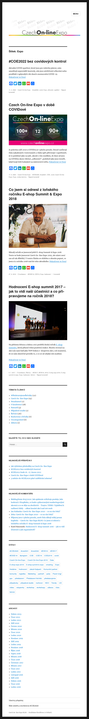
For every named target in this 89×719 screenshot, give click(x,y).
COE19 (37, 274)
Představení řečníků (34, 578)
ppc (11, 578)
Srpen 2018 (16, 653)
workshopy (41, 587)
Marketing (32, 574)
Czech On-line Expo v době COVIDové (32, 107)
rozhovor (39, 583)
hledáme (13, 569)
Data (52, 560)
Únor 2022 (15, 617)
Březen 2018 (16, 657)
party (48, 574)
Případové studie (18, 411)
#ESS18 (41, 373)
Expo (45, 90)
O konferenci (22, 274)
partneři (41, 574)
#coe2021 (43, 175)
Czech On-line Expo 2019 (38, 560)
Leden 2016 (16, 687)
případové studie (27, 583)
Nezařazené (16, 401)
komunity (13, 574)
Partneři (14, 407)
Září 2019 (15, 641)
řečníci (33, 375)
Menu (76, 13)
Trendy (54, 583)
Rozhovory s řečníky (19, 417)
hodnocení (47, 274)
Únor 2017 (15, 669)
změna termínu (21, 177)
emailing (49, 564)
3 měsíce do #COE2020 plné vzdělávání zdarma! (31, 478)
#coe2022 (35, 90)
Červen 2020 (16, 626)
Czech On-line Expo (24, 90)
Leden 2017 (16, 672)
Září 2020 (15, 623)
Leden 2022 (16, 620)
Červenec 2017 (17, 663)
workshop (30, 587)
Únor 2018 (15, 660)
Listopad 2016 (17, 675)
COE (48, 175)
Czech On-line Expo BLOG (18, 712)
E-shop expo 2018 (54, 373)
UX (60, 583)
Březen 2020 (16, 629)
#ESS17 (35, 373)
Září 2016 (15, 678)
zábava (50, 587)
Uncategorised (17, 420)
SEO (47, 583)
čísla (57, 587)
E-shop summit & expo (35, 564)
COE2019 (48, 555)
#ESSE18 (31, 274)
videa (12, 587)
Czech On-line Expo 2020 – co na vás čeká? (41, 511)
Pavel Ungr (57, 574)
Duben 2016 (16, 681)
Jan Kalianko (16, 511)
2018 (46, 373)
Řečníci (28, 373)
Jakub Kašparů (35, 569)
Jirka (13, 514)
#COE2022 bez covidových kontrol (37, 61)
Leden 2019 (16, 644)
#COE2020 (35, 175)
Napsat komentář (33, 177)
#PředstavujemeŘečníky (21, 395)
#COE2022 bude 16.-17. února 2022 (26, 472)
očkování (50, 90)
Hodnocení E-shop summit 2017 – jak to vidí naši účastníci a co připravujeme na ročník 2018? (37, 291)
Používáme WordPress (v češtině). (40, 712)
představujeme (50, 578)
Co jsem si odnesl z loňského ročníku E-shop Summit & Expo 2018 (35, 194)
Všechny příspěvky (16, 700)
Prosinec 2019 (17, 638)
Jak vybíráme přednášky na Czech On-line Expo (31, 466)
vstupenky (20, 587)
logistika (22, 574)
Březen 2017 (16, 666)
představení (19, 578)
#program (23, 555)
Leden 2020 (16, 635)
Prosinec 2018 (17, 647)
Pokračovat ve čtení (17, 77)
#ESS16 (44, 551)
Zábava (14, 423)
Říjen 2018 (15, 650)
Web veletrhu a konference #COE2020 (24, 705)
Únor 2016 (15, 684)
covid (41, 90)
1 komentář (56, 274)
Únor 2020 (15, 632)
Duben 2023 (16, 614)
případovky (14, 583)
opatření (56, 90)
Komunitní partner (50, 569)
